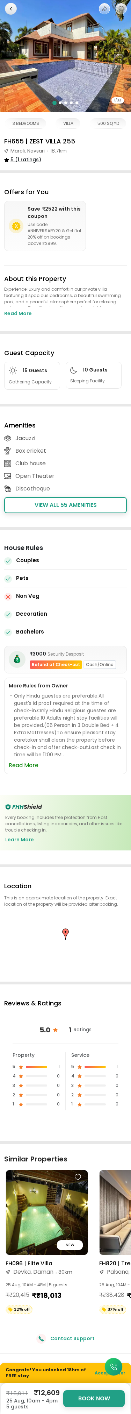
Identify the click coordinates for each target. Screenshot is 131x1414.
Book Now (94, 1398)
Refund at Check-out (56, 664)
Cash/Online (100, 664)
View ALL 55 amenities (66, 505)
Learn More (19, 839)
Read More (18, 313)
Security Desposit (66, 654)
